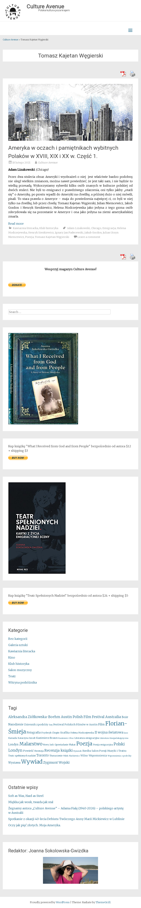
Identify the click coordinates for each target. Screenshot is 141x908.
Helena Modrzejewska (82, 732)
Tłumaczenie (55, 755)
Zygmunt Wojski (56, 762)
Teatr (12, 676)
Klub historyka (48, 228)
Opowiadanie (61, 744)
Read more (16, 223)
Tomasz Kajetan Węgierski (52, 237)
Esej (51, 725)
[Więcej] (70, 870)
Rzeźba (86, 750)
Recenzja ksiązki (58, 750)
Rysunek (77, 751)
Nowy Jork (48, 744)
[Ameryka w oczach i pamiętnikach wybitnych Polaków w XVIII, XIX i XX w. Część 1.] (70, 139)
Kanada (12, 738)
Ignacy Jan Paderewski (69, 232)
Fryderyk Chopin (50, 732)
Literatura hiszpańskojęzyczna (114, 738)
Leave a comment (88, 237)
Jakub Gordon (93, 232)
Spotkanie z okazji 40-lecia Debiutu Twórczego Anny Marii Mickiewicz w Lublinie (66, 819)
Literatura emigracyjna (86, 738)
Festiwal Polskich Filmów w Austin (75, 724)
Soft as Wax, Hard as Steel (26, 796)
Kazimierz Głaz (66, 738)
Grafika (65, 732)
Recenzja (39, 750)
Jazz (126, 733)
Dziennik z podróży (36, 724)
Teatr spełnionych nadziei (22, 755)
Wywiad (31, 761)
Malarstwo (30, 744)
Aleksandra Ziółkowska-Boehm (34, 717)
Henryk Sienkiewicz (41, 232)
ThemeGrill (103, 902)
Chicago (96, 228)
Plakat (72, 744)
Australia (113, 717)
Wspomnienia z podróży (119, 755)
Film (101, 724)
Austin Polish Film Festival (82, 717)
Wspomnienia (98, 755)
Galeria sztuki (18, 645)
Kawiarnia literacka (25, 228)
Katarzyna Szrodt (26, 738)
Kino (11, 657)
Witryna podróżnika (22, 682)
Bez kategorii (17, 639)
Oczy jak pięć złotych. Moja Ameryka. (34, 825)
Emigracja (109, 228)
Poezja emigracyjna (103, 744)
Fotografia (34, 732)
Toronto (42, 755)
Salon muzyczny (20, 670)
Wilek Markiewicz (71, 756)
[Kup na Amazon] (43, 423)
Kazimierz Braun (47, 738)
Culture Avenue (48, 162)
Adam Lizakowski (78, 228)
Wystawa (14, 762)
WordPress (63, 902)
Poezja (29, 237)
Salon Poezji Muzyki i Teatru (109, 750)
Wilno (84, 755)
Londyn (13, 744)
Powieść (28, 750)
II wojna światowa (109, 732)
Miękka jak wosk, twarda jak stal (30, 802)
